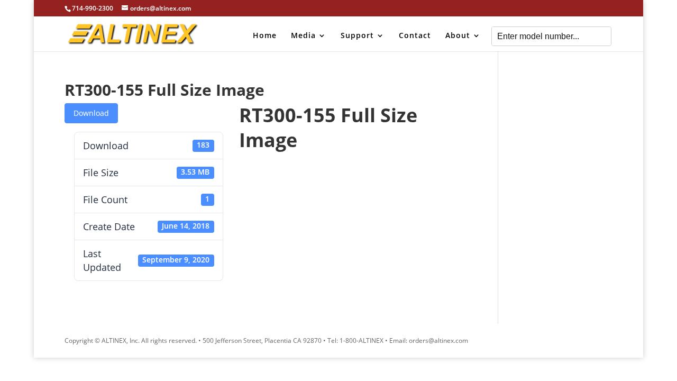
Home (265, 36)
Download (91, 113)
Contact (415, 36)
